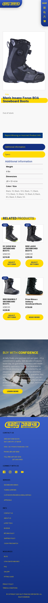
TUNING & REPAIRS (10, 490)
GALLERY (7, 572)
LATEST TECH (8, 523)
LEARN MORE (12, 391)
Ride (7, 94)
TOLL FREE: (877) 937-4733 (12, 457)
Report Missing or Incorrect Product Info (23, 135)
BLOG (6, 556)
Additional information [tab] (15, 147)
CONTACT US (8, 513)
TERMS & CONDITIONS (10, 588)
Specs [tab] (7, 154)
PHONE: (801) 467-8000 (11, 452)
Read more (34, 317)
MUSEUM (7, 528)
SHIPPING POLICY (9, 538)
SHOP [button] (44, 3)
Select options (11, 263)
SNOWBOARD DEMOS (11, 485)
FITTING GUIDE (9, 577)
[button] (44, 7)
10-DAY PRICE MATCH (11, 543)
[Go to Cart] (44, 21)
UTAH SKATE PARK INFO (11, 561)
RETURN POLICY (9, 533)
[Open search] (44, 12)
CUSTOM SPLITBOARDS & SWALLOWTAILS (17, 495)
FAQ (5, 567)
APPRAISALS (8, 500)
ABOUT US (7, 518)
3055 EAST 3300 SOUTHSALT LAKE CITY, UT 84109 (12, 440)
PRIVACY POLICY (8, 584)
